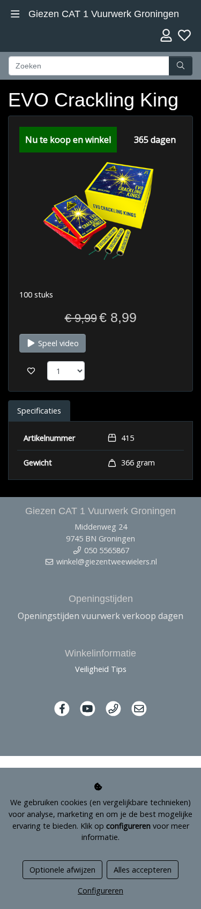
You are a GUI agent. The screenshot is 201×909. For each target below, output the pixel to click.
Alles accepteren (143, 870)
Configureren (100, 890)
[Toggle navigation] (15, 14)
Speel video (57, 343)
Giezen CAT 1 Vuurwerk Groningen (103, 14)
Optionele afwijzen (62, 870)
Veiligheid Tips (100, 669)
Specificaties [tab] (39, 411)
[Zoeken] (180, 65)
